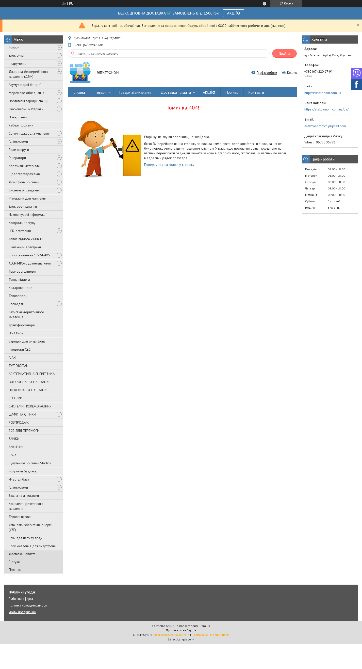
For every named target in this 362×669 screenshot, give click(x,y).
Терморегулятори (22, 271)
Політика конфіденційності (28, 605)
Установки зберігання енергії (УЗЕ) (30, 527)
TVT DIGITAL (18, 365)
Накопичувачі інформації (28, 214)
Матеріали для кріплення (28, 198)
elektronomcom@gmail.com (325, 126)
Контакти (256, 92)
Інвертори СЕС (20, 349)
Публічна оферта (21, 599)
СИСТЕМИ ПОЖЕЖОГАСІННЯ (30, 406)
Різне (12, 455)
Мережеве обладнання (26, 93)
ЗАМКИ (14, 438)
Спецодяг (16, 304)
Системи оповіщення (24, 190)
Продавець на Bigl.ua (181, 630)
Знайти (284, 53)
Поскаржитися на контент (171, 635)
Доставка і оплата (22, 554)
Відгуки (14, 562)
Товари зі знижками (135, 92)
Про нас (15, 569)
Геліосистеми (18, 141)
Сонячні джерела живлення (29, 133)
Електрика (16, 55)
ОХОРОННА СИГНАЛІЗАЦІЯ (29, 382)
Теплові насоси (20, 516)
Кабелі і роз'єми (21, 125)
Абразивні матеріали (24, 166)
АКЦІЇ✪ (233, 13)
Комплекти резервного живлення (26, 506)
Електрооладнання (23, 206)
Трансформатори (22, 325)
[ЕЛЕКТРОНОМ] (80, 73)
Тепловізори (18, 296)
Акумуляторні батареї (25, 84)
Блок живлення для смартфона (32, 546)
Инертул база (19, 479)
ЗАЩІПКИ (16, 447)
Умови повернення (22, 612)
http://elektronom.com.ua (322, 93)
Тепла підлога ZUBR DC (26, 239)
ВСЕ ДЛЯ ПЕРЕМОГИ (24, 430)
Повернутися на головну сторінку (169, 164)
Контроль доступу (22, 222)
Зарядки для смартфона (27, 341)
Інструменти (18, 63)
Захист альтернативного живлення (26, 314)
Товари (14, 47)
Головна (79, 92)
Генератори (17, 158)
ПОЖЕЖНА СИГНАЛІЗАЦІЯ (28, 390)
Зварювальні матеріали (26, 109)
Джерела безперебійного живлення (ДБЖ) (28, 74)
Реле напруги (19, 149)
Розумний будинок (23, 471)
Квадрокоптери (20, 287)
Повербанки (18, 117)
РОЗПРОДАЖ (19, 422)
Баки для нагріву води (26, 538)
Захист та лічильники (24, 495)
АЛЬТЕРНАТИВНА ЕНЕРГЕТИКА (32, 374)
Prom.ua (204, 626)
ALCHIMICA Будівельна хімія (30, 263)
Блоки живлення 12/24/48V (29, 255)
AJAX (12, 357)
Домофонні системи (24, 182)
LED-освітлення (20, 231)
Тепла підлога (19, 279)
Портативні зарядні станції (28, 101)
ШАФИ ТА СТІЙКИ (22, 414)
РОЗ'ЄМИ (15, 398)
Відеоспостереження (25, 174)
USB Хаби (16, 333)
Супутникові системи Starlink (30, 463)
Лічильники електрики (25, 247)
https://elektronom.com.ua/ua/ (326, 109)
